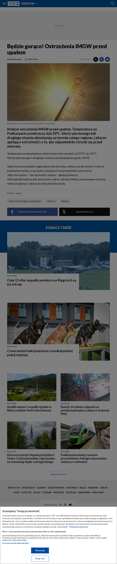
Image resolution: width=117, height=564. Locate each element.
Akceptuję (40, 550)
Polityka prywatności (78, 527)
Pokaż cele (40, 558)
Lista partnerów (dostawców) (15, 543)
